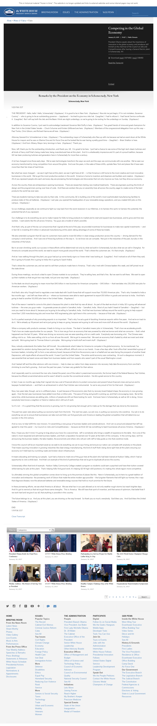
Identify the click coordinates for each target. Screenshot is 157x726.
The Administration (86, 12)
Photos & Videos (19, 20)
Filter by (12, 530)
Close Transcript (18, 516)
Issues (66, 12)
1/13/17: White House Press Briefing (58, 583)
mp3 (135, 58)
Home (21, 12)
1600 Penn (108, 12)
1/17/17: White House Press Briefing (58, 554)
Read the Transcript (115, 63)
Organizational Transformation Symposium (132, 583)
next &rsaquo (144, 597)
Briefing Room (49, 12)
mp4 (122, 58)
